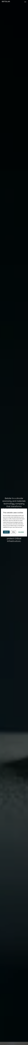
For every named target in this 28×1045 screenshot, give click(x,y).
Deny (13, 532)
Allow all (6, 532)
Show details (21, 532)
